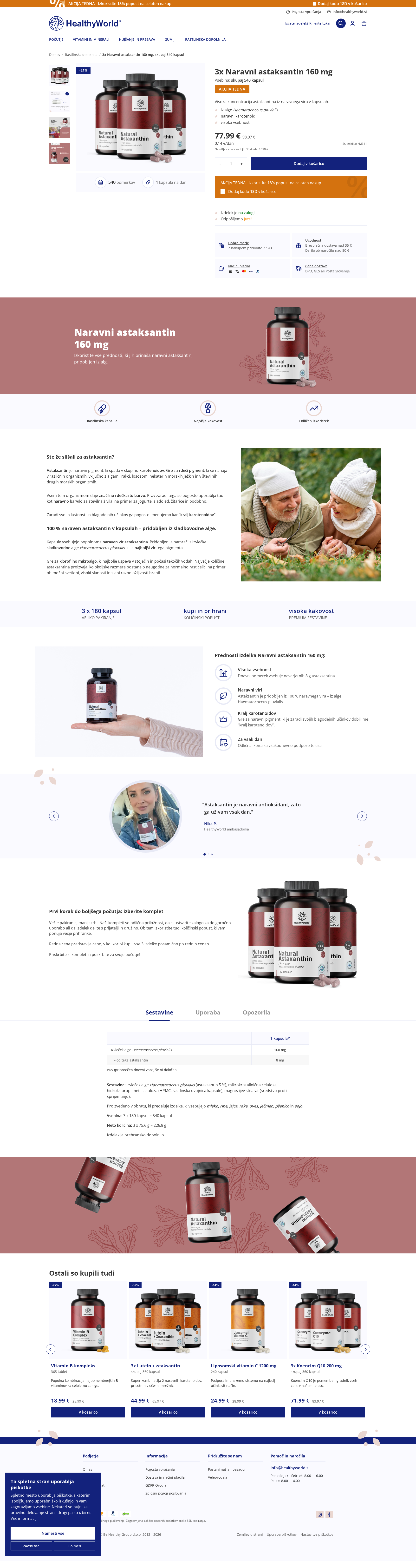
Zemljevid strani (250, 1534)
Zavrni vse (31, 1546)
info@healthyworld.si (350, 11)
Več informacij (23, 1518)
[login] (352, 23)
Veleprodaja (217, 1477)
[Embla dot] (204, 854)
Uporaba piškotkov (282, 1534)
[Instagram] (320, 1514)
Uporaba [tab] (208, 1012)
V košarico (88, 1412)
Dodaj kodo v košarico (342, 3)
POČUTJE (56, 39)
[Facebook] (329, 1514)
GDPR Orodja (155, 1485)
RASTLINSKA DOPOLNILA (205, 39)
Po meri (74, 1546)
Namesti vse (53, 1533)
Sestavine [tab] (159, 1012)
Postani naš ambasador (227, 1469)
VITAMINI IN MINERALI (91, 39)
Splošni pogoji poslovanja (165, 1493)
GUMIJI (170, 39)
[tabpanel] (208, 1079)
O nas (87, 1469)
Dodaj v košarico (309, 163)
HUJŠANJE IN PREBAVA (137, 39)
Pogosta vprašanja (306, 11)
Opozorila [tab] (257, 1012)
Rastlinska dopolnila (81, 54)
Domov (54, 54)
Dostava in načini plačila (165, 1477)
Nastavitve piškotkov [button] (316, 1534)
